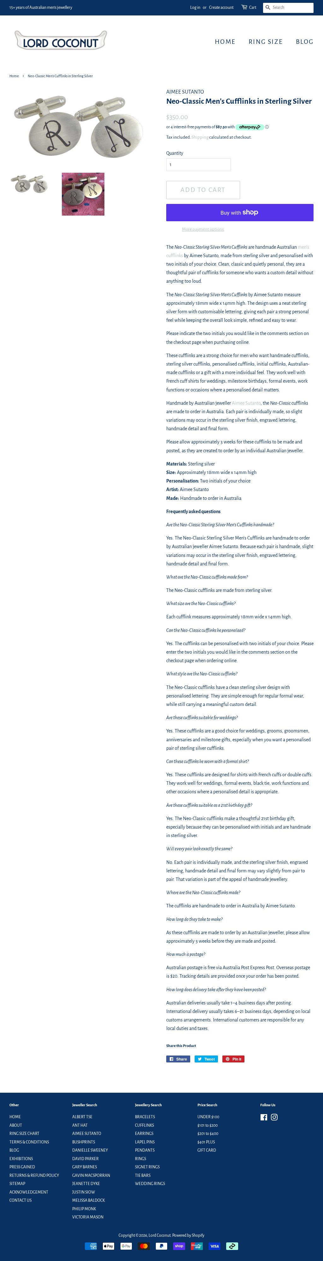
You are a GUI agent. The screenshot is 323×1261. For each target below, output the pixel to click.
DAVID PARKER (85, 1159)
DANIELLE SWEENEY (90, 1150)
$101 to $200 (207, 1125)
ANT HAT (80, 1125)
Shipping (199, 137)
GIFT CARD (206, 1150)
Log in (195, 7)
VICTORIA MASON (87, 1217)
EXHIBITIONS (21, 1159)
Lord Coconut (160, 1235)
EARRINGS (144, 1133)
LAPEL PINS (145, 1142)
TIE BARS (142, 1175)
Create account (221, 7)
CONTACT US (20, 1200)
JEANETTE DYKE (86, 1184)
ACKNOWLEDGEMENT (28, 1192)
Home (14, 76)
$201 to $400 (207, 1133)
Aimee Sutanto (246, 403)
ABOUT (15, 1125)
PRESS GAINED (22, 1167)
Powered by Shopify (188, 1235)
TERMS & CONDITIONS (29, 1142)
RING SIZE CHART (24, 1133)
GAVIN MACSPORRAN (91, 1175)
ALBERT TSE (82, 1117)
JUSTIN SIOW (83, 1192)
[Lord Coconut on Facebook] (263, 1119)
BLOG (305, 41)
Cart (252, 7)
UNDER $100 (208, 1117)
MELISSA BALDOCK (88, 1200)
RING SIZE (266, 41)
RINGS (140, 1159)
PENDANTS (145, 1150)
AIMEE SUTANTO (86, 1133)
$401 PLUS (206, 1142)
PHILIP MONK (84, 1209)
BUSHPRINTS (83, 1142)
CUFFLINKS (144, 1125)
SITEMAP (17, 1184)
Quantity (174, 153)
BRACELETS (145, 1117)
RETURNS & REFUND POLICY (34, 1175)
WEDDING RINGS (150, 1184)
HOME (225, 41)
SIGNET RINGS (147, 1167)
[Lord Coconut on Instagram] (274, 1119)
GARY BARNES (84, 1167)
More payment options (203, 229)
